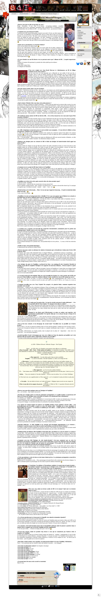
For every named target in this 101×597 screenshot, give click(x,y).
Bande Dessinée (24, 13)
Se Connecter (81, 54)
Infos (58, 586)
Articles (80, 37)
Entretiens (80, 35)
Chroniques (80, 32)
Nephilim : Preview (23, 581)
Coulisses (80, 38)
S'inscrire (80, 55)
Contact (52, 586)
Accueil (14, 13)
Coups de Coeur (82, 33)
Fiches (79, 30)
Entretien (34, 13)
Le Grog (24, 95)
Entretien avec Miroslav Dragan (49, 13)
